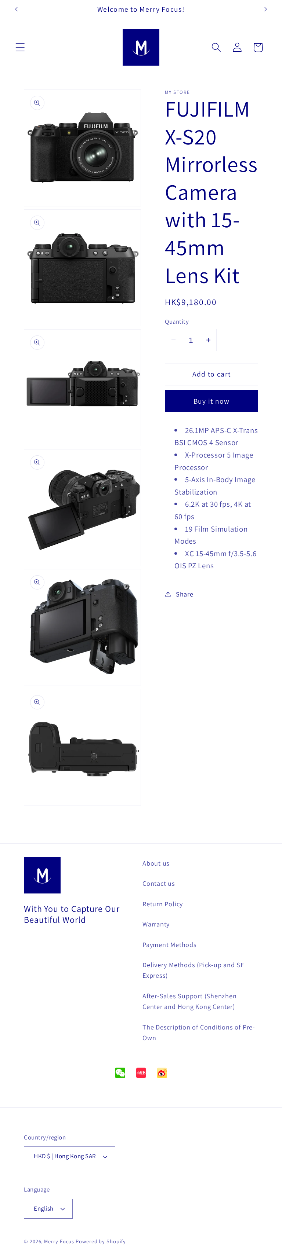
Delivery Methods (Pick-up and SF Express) (193, 970)
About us (156, 863)
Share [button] (185, 594)
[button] (20, 47)
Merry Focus (59, 1241)
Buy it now (212, 401)
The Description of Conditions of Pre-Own (198, 1032)
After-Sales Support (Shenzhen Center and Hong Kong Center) (189, 1001)
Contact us (158, 883)
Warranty (156, 924)
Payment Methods (169, 944)
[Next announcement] (266, 9)
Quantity (177, 321)
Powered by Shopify (101, 1241)
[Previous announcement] (16, 9)
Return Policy (162, 903)
